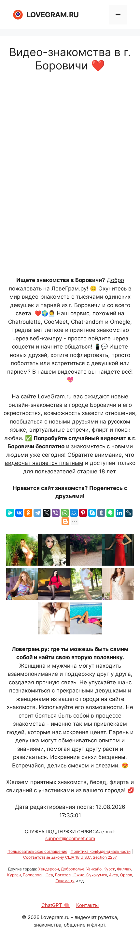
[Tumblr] (101, 513)
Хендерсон (48, 869)
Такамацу (65, 880)
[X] (46, 513)
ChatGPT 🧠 (55, 905)
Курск (109, 869)
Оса (49, 874)
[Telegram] (37, 513)
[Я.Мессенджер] (10, 513)
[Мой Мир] (74, 513)
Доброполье (72, 869)
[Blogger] (65, 521)
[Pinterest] (83, 513)
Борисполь (33, 874)
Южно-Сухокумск (90, 874)
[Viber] (56, 513)
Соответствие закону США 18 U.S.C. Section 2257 (70, 857)
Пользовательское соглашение (37, 851)
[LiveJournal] (129, 513)
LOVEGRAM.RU (53, 14)
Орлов (126, 874)
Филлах (124, 869)
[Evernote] (110, 513)
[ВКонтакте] (19, 513)
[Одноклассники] (28, 513)
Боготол (63, 874)
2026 (33, 917)
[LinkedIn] (119, 513)
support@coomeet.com (70, 838)
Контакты (87, 905)
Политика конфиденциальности (101, 851)
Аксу (113, 874)
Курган (14, 874)
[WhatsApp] (65, 513)
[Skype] (92, 513)
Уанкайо (94, 869)
